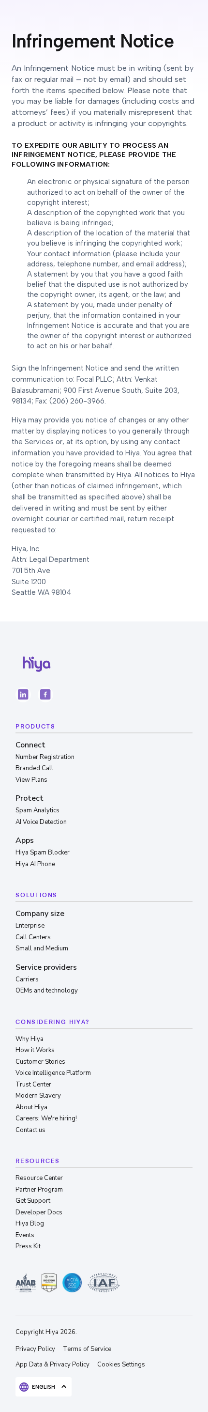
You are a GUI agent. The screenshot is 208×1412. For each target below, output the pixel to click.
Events (24, 1235)
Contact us (30, 1130)
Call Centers (33, 937)
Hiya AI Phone (35, 864)
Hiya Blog (29, 1223)
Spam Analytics (37, 810)
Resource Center (39, 1178)
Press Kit (28, 1246)
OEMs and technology (46, 990)
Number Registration (44, 757)
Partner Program (39, 1189)
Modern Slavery (38, 1095)
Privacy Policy (35, 1349)
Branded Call (34, 768)
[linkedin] (23, 694)
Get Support (32, 1200)
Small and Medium (41, 948)
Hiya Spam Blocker (42, 852)
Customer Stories (40, 1061)
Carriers (27, 979)
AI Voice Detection (41, 822)
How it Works (35, 1050)
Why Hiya (29, 1039)
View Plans (31, 780)
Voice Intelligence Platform (53, 1073)
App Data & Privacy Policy (52, 1364)
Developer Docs (38, 1212)
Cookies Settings (121, 1364)
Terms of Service (87, 1349)
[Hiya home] (36, 664)
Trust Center (33, 1084)
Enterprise (30, 925)
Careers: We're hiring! (46, 1118)
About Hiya (31, 1107)
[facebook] (45, 694)
